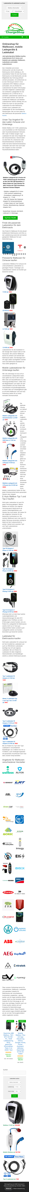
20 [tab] (14, 254)
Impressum (21, 1184)
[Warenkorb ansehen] (22, 37)
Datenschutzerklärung (10, 1186)
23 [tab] (19, 254)
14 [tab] (3, 254)
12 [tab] (23, 253)
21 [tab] (16, 254)
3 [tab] (7, 253)
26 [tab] (25, 254)
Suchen (5, 1069)
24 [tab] (21, 254)
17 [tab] (9, 254)
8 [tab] (16, 253)
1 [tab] (3, 253)
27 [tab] (12, 255)
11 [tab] (21, 253)
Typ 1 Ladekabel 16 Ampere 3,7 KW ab (9, 678)
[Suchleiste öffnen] (26, 37)
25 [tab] (23, 254)
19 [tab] (12, 254)
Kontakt (19, 1186)
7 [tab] (14, 253)
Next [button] (25, 247)
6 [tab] (12, 253)
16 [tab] (7, 254)
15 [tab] (5, 254)
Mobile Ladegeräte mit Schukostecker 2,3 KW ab (10, 417)
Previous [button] (4, 247)
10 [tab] (19, 253)
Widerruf (8, 1188)
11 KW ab (7, 292)
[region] (14, 248)
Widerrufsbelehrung (19, 1188)
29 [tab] (16, 255)
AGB (23, 1186)
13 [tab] (25, 253)
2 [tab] (5, 253)
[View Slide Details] (8, 248)
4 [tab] (9, 253)
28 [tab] (14, 255)
